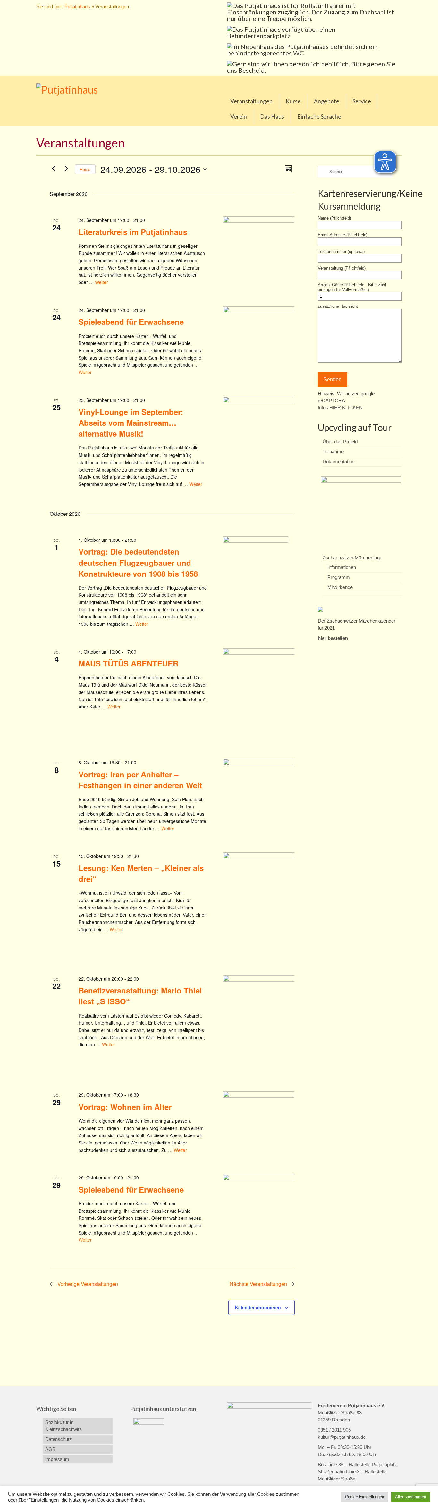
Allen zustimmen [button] (410, 1497)
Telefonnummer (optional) (341, 251)
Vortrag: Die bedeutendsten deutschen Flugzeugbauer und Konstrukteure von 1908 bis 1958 (138, 562)
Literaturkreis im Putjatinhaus (133, 231)
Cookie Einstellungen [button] (364, 1497)
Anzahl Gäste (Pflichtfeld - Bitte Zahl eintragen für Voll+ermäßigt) (352, 287)
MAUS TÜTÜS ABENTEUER (128, 663)
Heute (85, 169)
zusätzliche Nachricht (338, 306)
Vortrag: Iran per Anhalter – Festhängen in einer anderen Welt (140, 780)
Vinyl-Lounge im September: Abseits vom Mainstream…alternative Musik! (131, 422)
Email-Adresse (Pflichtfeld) (342, 234)
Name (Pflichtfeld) (334, 218)
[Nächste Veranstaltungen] (66, 168)
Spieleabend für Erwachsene (131, 321)
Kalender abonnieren (258, 1307)
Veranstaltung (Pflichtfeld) (342, 268)
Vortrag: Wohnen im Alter (125, 1106)
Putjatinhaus (77, 6)
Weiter (101, 282)
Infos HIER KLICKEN (340, 407)
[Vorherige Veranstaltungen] (53, 168)
